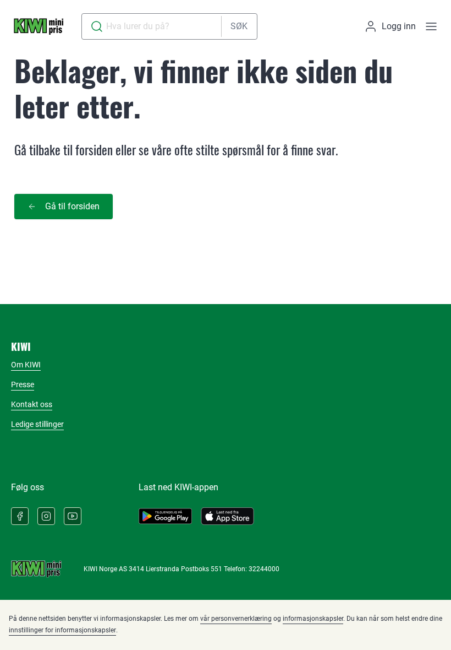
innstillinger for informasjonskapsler (62, 630)
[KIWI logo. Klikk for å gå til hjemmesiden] (38, 26)
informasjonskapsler (313, 618)
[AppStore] (227, 516)
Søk (239, 26)
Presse (22, 384)
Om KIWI (26, 364)
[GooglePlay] (165, 516)
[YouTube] (72, 516)
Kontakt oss (31, 404)
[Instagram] (46, 516)
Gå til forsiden (72, 206)
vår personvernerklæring (236, 618)
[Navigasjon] (431, 26)
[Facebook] (20, 516)
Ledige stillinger (37, 424)
